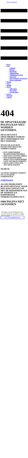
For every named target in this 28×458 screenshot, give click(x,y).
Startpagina (7, 180)
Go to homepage (12, 217)
